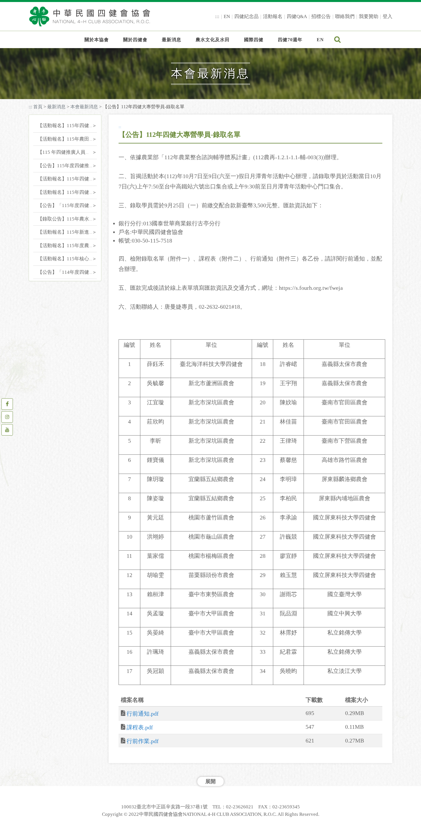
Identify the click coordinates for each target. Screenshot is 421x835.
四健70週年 (290, 39)
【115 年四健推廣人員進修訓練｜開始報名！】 (88, 152)
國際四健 (253, 39)
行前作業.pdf (143, 741)
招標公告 (321, 16)
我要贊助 (368, 16)
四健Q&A (297, 16)
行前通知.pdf (143, 713)
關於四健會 (135, 39)
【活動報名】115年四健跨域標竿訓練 (78, 179)
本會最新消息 (84, 106)
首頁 (37, 106)
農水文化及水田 (213, 39)
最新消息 (171, 39)
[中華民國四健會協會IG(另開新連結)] (7, 417)
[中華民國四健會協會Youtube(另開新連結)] (7, 430)
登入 (387, 16)
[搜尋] (337, 40)
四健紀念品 (246, 16)
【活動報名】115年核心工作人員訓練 (78, 258)
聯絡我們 (345, 16)
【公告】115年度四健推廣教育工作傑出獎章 (85, 165)
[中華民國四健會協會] (89, 16)
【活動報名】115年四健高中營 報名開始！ (83, 192)
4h (68, 55)
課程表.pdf (140, 727)
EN (227, 16)
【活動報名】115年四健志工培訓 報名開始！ (86, 125)
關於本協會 (96, 39)
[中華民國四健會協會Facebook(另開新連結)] (7, 404)
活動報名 (272, 16)
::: (217, 16)
